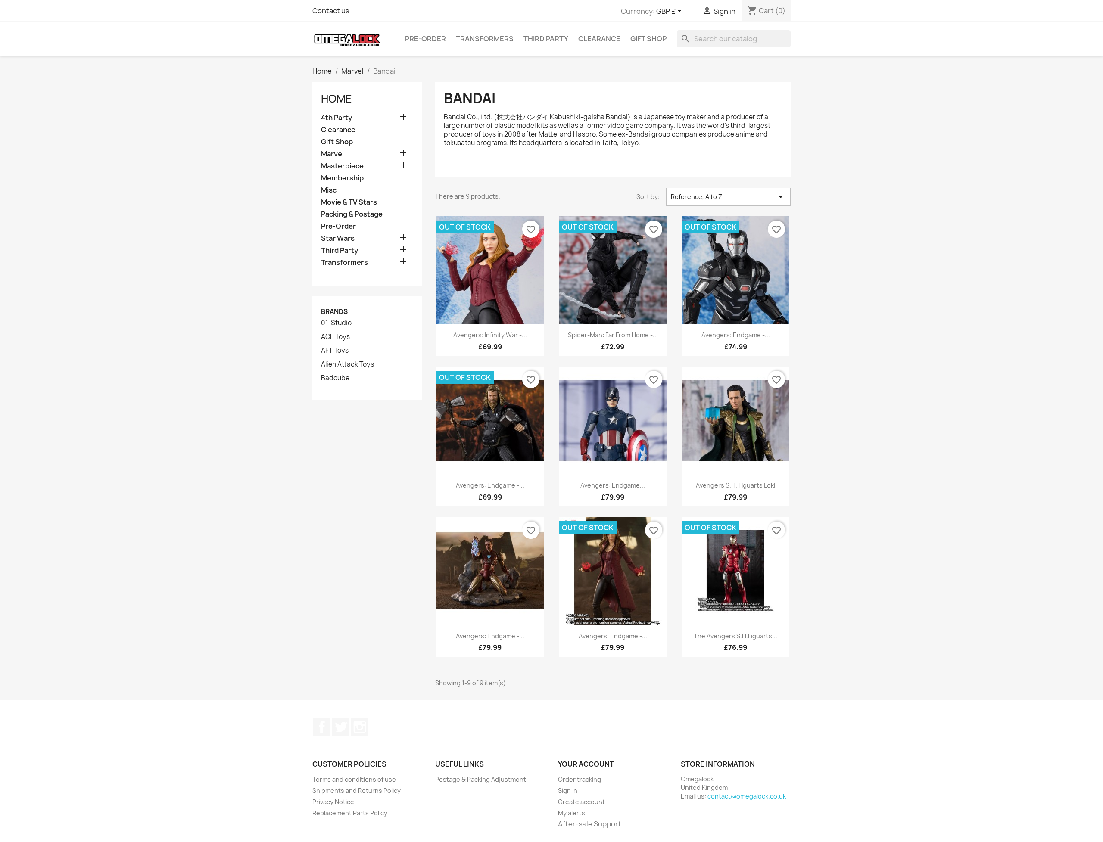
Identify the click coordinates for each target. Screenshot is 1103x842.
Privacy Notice (333, 802)
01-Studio (336, 323)
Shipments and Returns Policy (356, 790)
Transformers (485, 38)
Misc (329, 190)
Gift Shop (648, 38)
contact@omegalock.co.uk (746, 796)
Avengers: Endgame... (612, 485)
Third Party (545, 38)
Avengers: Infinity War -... (490, 335)
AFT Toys (335, 350)
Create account (581, 802)
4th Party (336, 117)
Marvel (332, 153)
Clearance (599, 38)
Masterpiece (342, 166)
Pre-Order (425, 38)
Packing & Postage (352, 214)
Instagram (359, 727)
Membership (342, 178)
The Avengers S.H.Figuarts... (735, 636)
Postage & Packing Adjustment (480, 779)
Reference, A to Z (728, 197)
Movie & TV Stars (349, 202)
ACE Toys (335, 336)
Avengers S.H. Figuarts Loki (735, 485)
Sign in (567, 790)
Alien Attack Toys (347, 364)
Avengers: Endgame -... (735, 335)
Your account (586, 764)
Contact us (330, 11)
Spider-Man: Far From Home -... (613, 335)
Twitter (340, 727)
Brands (334, 311)
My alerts (571, 813)
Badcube (335, 378)
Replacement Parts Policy (349, 813)
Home (336, 98)
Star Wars (338, 238)
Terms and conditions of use (354, 779)
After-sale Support (589, 824)
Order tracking (579, 779)
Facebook (321, 727)
